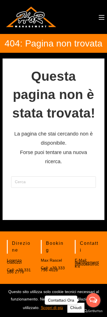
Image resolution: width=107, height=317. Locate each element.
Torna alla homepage (53, 205)
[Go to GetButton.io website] (93, 311)
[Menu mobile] (101, 17)
